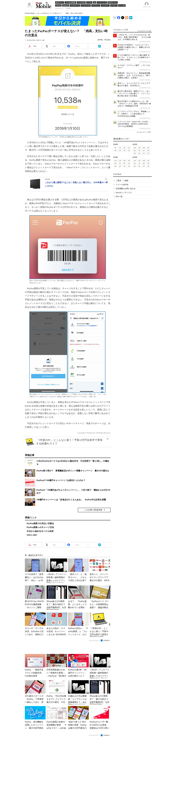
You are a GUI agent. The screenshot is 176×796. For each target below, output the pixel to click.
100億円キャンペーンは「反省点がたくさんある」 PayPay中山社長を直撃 (71, 499)
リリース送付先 (122, 185)
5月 (129, 147)
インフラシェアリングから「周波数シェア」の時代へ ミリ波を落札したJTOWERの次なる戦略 (134, 114)
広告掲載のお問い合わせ (126, 189)
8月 (115, 147)
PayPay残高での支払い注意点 (40, 523)
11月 (139, 147)
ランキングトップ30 (143, 132)
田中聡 (100, 40)
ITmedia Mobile (30, 13)
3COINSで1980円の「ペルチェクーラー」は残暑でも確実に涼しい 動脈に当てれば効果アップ (134, 47)
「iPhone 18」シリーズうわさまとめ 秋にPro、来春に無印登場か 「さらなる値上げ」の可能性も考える (134, 37)
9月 (148, 147)
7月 (120, 147)
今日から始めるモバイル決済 (40, 531)
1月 (129, 150)
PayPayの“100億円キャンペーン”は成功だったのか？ (60, 480)
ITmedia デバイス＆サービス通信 (114, 17)
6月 (124, 147)
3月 (120, 150)
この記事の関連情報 (93, 510)
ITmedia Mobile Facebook (118, 17)
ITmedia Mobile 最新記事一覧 (126, 17)
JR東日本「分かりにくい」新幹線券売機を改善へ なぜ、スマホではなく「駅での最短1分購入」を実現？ (134, 75)
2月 (124, 150)
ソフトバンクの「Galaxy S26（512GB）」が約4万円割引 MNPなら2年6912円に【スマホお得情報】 (134, 124)
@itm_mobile (122, 17)
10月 (144, 147)
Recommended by (94, 640)
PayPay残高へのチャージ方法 (40, 527)
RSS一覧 (119, 197)
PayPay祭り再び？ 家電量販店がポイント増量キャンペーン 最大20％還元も (72, 471)
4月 (115, 150)
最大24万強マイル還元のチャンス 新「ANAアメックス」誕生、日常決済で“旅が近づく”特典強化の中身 (134, 103)
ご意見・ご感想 (122, 181)
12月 (134, 147)
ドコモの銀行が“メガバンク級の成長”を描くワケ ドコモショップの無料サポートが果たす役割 (134, 57)
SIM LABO (32, 535)
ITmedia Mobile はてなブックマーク (130, 17)
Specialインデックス (124, 193)
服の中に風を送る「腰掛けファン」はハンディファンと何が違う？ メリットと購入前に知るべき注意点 (134, 93)
